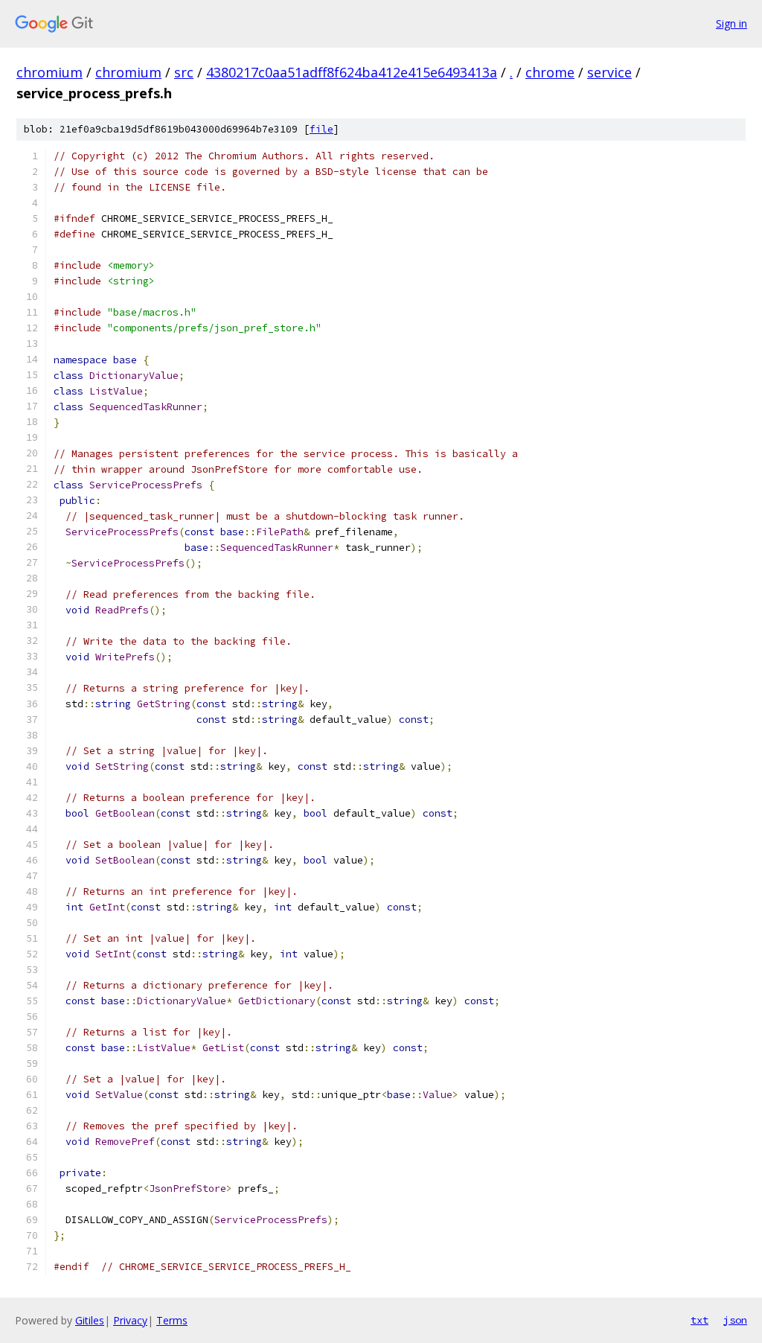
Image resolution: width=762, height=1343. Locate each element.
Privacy (130, 1320)
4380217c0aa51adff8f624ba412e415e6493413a (351, 72)
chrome (549, 72)
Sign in (731, 23)
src (183, 72)
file (321, 129)
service (609, 72)
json (735, 1320)
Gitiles (89, 1320)
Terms (172, 1320)
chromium (49, 72)
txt (699, 1320)
